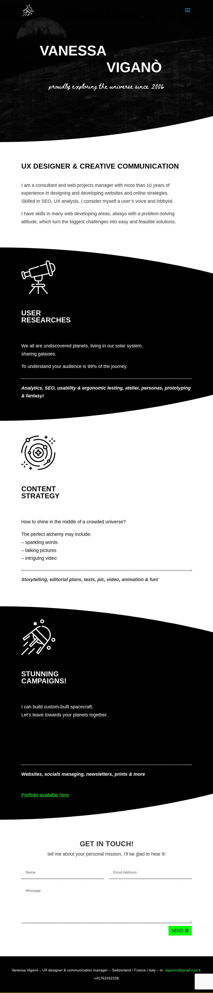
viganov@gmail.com (181, 970)
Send (177, 930)
